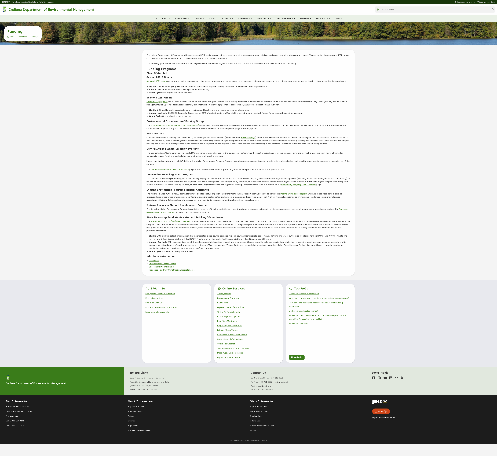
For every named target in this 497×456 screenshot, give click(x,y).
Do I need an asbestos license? (303, 311)
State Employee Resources (139, 430)
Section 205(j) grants (157, 81)
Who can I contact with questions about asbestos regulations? (319, 298)
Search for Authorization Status (232, 334)
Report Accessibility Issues (383, 417)
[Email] (396, 378)
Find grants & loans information (160, 293)
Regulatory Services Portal (229, 325)
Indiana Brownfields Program (293, 193)
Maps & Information (258, 406)
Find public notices (154, 298)
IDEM (12, 36)
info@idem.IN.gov (263, 386)
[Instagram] (379, 378)
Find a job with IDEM (154, 302)
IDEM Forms (222, 302)
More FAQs (296, 357)
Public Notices (181, 18)
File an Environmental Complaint (144, 389)
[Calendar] (402, 378)
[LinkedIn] (391, 378)
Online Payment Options (228, 316)
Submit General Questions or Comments (147, 378)
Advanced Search (135, 411)
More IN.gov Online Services (230, 352)
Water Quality (263, 18)
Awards (253, 430)
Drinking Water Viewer (227, 330)
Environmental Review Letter (162, 263)
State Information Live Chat (18, 406)
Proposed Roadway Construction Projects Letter (172, 270)
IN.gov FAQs (133, 425)
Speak (380, 411)
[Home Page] (156, 18)
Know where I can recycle (157, 312)
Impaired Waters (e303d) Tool (231, 307)
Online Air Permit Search (228, 312)
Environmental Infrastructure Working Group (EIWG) (175, 125)
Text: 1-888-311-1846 (15, 425)
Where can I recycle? (298, 323)
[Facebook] (374, 378)
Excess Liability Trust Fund (161, 266)
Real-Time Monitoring (227, 321)
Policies (131, 416)
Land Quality (244, 18)
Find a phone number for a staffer (161, 307)
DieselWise (154, 260)
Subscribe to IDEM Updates (230, 339)
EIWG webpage (248, 137)
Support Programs (284, 18)
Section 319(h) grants (157, 101)
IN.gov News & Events (259, 411)
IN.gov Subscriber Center (228, 357)
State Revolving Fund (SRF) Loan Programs (170, 221)
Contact (338, 18)
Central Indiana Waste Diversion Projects (170, 169)
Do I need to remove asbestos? (304, 293)
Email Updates (256, 416)
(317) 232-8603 (276, 378)
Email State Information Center (19, 411)
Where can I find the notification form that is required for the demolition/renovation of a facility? (317, 317)
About (165, 18)
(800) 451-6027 (265, 382)
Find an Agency (12, 416)
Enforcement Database (228, 298)
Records (198, 18)
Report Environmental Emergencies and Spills (149, 382)
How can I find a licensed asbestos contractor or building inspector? (316, 304)
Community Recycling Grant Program (298, 184)
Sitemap (131, 421)
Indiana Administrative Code (262, 425)
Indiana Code (255, 421)
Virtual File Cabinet (226, 343)
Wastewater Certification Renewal (233, 348)
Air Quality (226, 18)
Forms (211, 18)
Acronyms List (224, 293)
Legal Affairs (322, 18)
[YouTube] (385, 378)
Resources (304, 18)
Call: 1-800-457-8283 (15, 421)
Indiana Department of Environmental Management (51, 9)
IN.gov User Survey (136, 406)
